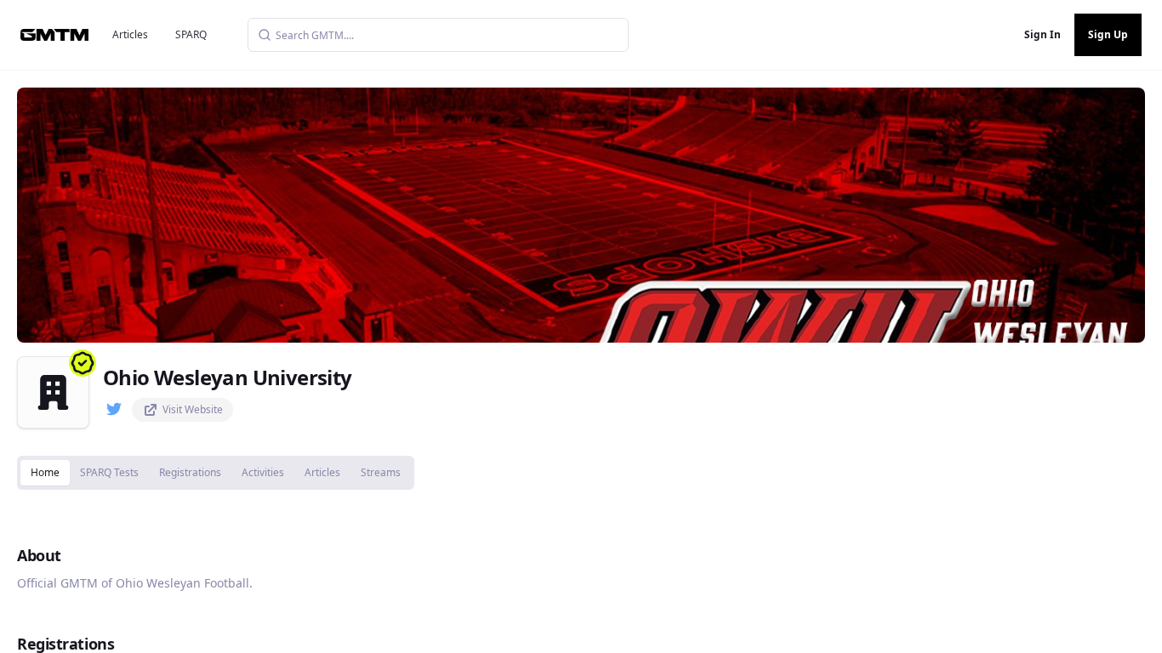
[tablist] (215, 473)
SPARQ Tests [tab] (109, 472)
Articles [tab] (322, 472)
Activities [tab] (263, 472)
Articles (130, 34)
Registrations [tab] (190, 472)
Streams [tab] (381, 472)
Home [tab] (45, 472)
